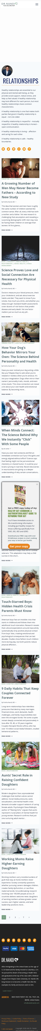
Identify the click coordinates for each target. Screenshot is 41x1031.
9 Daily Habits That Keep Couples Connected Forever (20, 693)
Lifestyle (18, 343)
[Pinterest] (29, 149)
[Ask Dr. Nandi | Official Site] (9, 4)
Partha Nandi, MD (9, 202)
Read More (7, 230)
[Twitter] (8, 149)
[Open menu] (36, 4)
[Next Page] (29, 917)
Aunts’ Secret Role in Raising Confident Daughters (17, 779)
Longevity (11, 261)
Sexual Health (19, 263)
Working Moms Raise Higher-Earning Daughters (17, 863)
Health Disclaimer (23, 1021)
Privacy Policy (6, 1019)
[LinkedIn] (13, 149)
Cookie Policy (16, 1019)
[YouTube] (24, 149)
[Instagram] (19, 149)
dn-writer (6, 449)
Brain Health (7, 426)
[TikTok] (34, 940)
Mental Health (22, 261)
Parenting (6, 179)
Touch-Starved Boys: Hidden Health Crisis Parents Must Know (17, 606)
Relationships (16, 179)
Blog (3, 261)
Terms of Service (28, 1019)
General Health (8, 343)
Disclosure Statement (9, 1021)
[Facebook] (3, 149)
